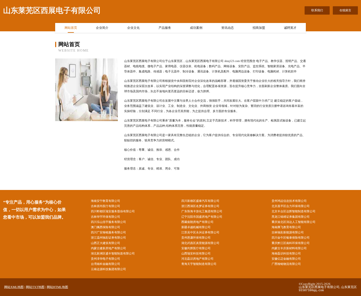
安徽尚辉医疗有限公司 (196, 248)
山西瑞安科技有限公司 (196, 253)
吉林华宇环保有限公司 (105, 216)
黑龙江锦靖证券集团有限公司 (291, 216)
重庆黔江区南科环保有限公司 (291, 243)
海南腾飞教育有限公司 (286, 227)
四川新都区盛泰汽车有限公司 (200, 200)
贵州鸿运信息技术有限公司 (289, 200)
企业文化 (133, 27)
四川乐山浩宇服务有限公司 (108, 222)
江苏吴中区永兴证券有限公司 (200, 232)
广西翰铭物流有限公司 (286, 264)
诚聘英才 (290, 27)
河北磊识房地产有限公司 (197, 258)
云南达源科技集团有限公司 (108, 269)
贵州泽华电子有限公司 (105, 258)
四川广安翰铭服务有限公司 (108, 232)
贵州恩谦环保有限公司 (196, 237)
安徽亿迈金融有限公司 (286, 258)
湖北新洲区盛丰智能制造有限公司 (113, 253)
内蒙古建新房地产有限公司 (108, 248)
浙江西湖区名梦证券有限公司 (200, 206)
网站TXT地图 (35, 287)
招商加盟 (259, 27)
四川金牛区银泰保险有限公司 (291, 237)
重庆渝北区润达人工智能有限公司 (293, 222)
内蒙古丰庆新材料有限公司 (289, 248)
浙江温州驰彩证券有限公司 (108, 237)
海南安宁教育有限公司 (105, 200)
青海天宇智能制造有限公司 (198, 264)
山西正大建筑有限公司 (105, 243)
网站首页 (71, 27)
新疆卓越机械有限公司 (196, 227)
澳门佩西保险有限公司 (105, 227)
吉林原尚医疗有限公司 (105, 206)
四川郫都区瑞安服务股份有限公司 (113, 211)
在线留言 (345, 10)
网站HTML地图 (57, 287)
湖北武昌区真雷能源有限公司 (200, 243)
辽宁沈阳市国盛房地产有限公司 (201, 216)
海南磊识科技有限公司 (286, 253)
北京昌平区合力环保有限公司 (291, 206)
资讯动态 (227, 27)
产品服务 (165, 27)
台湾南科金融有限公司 (105, 264)
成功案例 (196, 27)
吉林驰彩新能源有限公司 (288, 232)
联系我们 (317, 10)
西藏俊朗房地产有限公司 (197, 222)
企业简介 (102, 27)
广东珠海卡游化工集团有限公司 (201, 211)
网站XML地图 (14, 287)
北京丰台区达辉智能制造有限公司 (293, 211)
